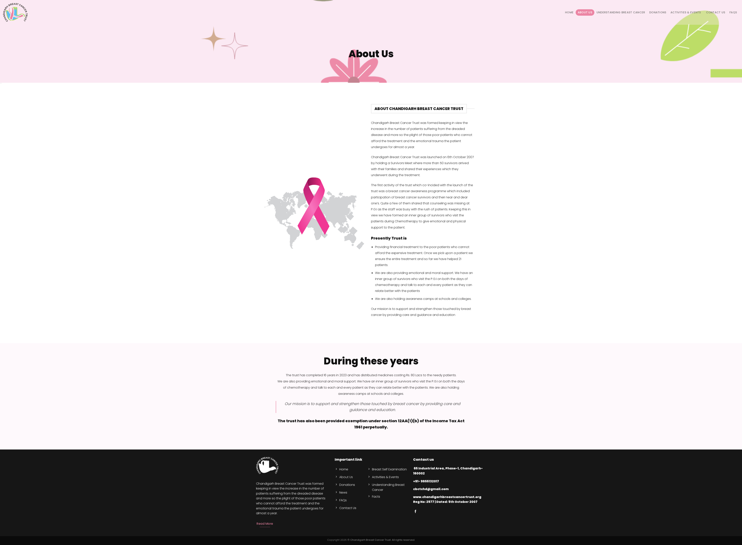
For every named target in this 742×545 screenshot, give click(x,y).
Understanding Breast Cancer (620, 12)
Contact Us (715, 12)
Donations (657, 12)
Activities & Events (686, 12)
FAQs (733, 12)
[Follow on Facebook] (415, 511)
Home (569, 12)
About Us (585, 12)
